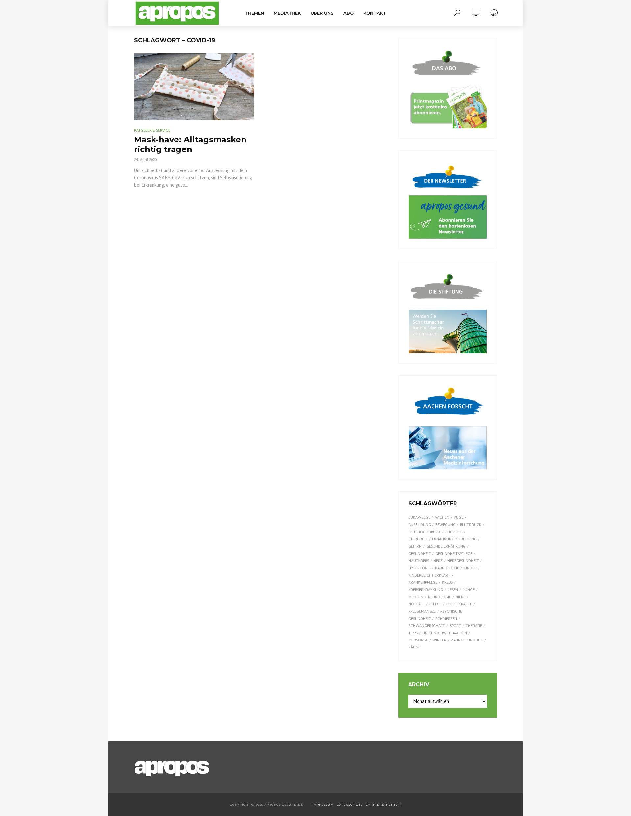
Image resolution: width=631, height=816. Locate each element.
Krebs (447, 582)
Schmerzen (446, 618)
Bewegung (445, 524)
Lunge (469, 589)
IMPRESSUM (323, 804)
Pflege (435, 604)
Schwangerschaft (427, 625)
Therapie (474, 625)
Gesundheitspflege (453, 553)
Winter (439, 640)
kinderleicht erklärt (429, 575)
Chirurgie (418, 539)
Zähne (414, 647)
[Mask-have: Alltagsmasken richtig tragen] (194, 86)
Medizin (416, 597)
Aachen (442, 517)
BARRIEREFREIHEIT (383, 804)
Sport (455, 625)
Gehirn (415, 546)
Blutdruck (470, 524)
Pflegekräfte (459, 604)
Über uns (322, 13)
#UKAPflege (419, 517)
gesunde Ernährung (446, 546)
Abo (348, 13)
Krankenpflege (423, 582)
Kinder (470, 568)
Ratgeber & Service (152, 130)
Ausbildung (420, 524)
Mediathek (287, 13)
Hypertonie (420, 568)
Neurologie (439, 597)
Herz (438, 560)
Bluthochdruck (425, 532)
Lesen (453, 589)
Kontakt (374, 13)
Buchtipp (453, 532)
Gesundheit (420, 553)
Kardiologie (447, 568)
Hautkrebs (419, 560)
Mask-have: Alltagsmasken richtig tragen (190, 144)
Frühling (468, 539)
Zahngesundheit (467, 640)
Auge (458, 517)
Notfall (417, 604)
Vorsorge (418, 640)
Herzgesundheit (463, 560)
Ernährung (443, 539)
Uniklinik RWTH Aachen (444, 633)
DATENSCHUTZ (350, 804)
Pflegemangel (422, 611)
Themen (254, 13)
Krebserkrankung (426, 589)
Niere (460, 597)
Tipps (413, 633)
